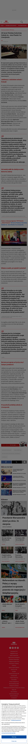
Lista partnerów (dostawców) (8, 733)
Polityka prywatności (16, 720)
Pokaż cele (14, 741)
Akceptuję (14, 737)
